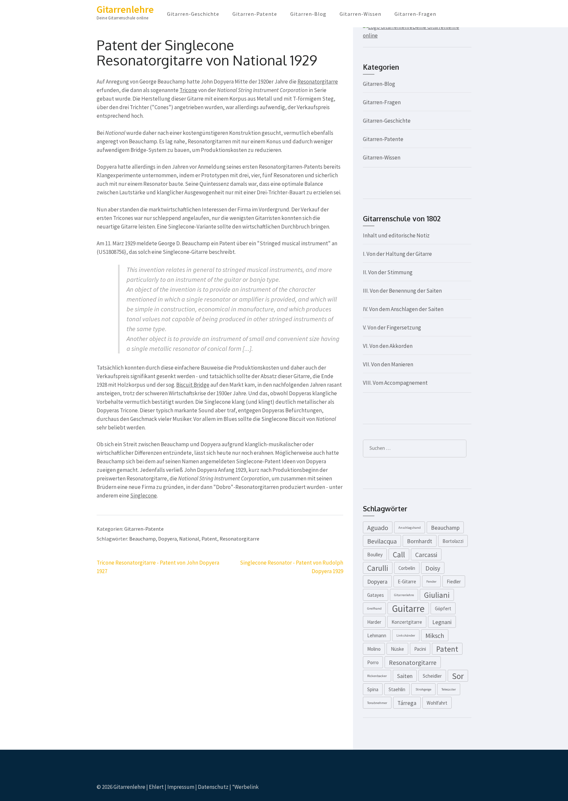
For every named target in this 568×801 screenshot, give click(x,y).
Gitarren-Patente (254, 14)
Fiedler (454, 581)
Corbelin (406, 568)
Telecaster (448, 689)
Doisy (432, 568)
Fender (431, 581)
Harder (374, 622)
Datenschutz (213, 786)
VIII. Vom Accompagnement (395, 382)
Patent (209, 538)
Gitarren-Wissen (360, 14)
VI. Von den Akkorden (388, 346)
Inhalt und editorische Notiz (396, 235)
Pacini (420, 649)
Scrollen (524, 787)
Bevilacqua (382, 541)
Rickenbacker (377, 676)
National (189, 538)
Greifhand (374, 608)
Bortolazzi (452, 541)
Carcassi (426, 554)
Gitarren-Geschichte (193, 14)
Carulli (377, 568)
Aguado (377, 527)
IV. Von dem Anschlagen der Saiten (403, 309)
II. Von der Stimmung (388, 272)
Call (399, 554)
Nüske (397, 649)
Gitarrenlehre (125, 9)
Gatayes (375, 595)
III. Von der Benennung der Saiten (402, 290)
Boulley (375, 554)
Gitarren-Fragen (415, 14)
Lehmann (376, 635)
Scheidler (432, 676)
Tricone (188, 90)
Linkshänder (405, 635)
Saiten (405, 676)
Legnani (442, 622)
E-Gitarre (407, 581)
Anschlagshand (409, 527)
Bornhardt (419, 541)
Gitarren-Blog (308, 14)
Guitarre (408, 608)
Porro (373, 662)
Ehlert (156, 786)
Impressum (180, 786)
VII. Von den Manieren (388, 364)
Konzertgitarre (406, 622)
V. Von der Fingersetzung (392, 327)
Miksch (434, 635)
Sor (458, 676)
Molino (374, 649)
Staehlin (397, 689)
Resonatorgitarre (317, 81)
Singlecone (143, 495)
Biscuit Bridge (192, 384)
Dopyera (167, 538)
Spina (372, 689)
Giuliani (437, 595)
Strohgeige (423, 689)
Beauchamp (142, 538)
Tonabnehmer (377, 703)
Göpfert (443, 608)
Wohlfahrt (437, 703)
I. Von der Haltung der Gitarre (397, 253)
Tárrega (406, 703)
